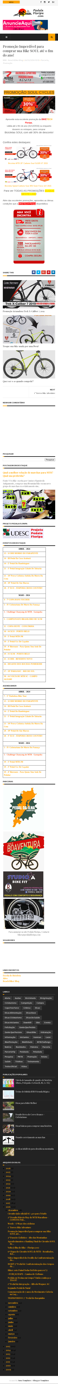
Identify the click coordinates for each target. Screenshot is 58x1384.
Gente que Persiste (13, 1032)
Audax (18, 998)
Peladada (37, 1052)
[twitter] (48, 2)
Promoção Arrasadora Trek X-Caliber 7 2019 (23, 311)
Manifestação (11, 1042)
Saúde (8, 1061)
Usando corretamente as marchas (30, 1137)
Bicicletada (30, 998)
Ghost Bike (31, 1032)
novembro (13, 1303)
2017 (8, 1203)
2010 (8, 1365)
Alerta (7, 998)
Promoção (7, 63)
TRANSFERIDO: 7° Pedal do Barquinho (26, 1298)
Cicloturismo (10, 1003)
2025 (8, 1172)
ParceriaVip (10, 1052)
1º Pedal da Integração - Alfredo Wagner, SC (29, 1284)
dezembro (13, 1210)
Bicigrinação (46, 998)
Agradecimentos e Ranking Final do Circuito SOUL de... (31, 1242)
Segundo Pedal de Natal (19, 1288)
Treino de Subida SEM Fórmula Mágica (32, 1091)
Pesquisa (9, 1057)
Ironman (37, 1037)
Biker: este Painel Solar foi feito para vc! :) (27, 1270)
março (11, 1333)
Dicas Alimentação (13, 1013)
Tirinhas (19, 1061)
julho (10, 1318)
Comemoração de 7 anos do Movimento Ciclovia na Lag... (30, 1293)
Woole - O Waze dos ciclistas (21, 1223)
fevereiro (13, 1337)
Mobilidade (27, 1042)
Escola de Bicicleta (12, 975)
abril (10, 1330)
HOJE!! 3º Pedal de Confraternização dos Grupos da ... (31, 1265)
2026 (8, 1168)
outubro (12, 1306)
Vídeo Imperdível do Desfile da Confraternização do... (31, 1259)
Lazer (48, 1037)
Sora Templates (24, 1380)
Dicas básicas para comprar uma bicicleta (33, 1126)
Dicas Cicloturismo (13, 1017)
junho (11, 1322)
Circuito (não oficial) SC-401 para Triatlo (27, 1213)
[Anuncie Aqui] (25, 29)
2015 (8, 1346)
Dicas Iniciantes (12, 1022)
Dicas (37, 1008)
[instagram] (44, 2)
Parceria (44, 60)
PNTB (20, 1057)
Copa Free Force (12, 1008)
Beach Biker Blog (11, 981)
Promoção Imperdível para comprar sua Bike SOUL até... (29, 1232)
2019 (8, 1195)
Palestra (34, 1047)
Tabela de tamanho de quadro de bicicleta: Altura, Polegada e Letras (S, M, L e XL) (33, 1081)
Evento (47, 1022)
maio (10, 1326)
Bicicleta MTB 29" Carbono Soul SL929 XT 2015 (28, 163)
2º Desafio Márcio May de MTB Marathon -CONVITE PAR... (28, 1218)
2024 (8, 1176)
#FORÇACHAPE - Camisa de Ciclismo (25, 1274)
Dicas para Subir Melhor (26, 1103)
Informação (10, 1037)
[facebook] (41, 2)
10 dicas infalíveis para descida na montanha (34, 1148)
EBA (38, 1022)
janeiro (11, 1341)
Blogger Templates (41, 1380)
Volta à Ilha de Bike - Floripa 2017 (23, 1247)
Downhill (27, 1022)
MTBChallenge (44, 1042)
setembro (13, 1310)
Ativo (5, 978)
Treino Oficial (11, 1066)
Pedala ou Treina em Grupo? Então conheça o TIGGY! (29, 1279)
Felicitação (10, 1027)
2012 (8, 1358)
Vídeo (24, 1066)
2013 (8, 1354)
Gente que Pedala (27, 1027)
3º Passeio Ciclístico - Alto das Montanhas (27, 1237)
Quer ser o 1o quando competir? (18, 381)
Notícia (8, 1047)
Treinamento (33, 1061)
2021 (8, 1187)
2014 (8, 1350)
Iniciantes (24, 1037)
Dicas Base (31, 1013)
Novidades (21, 1047)
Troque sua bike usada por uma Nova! (20, 346)
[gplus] (53, 2)
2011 (8, 1361)
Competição (26, 1003)
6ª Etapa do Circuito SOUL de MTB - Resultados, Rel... (31, 1252)
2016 (8, 1207)
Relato (44, 1057)
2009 (8, 1369)
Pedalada (24, 1052)
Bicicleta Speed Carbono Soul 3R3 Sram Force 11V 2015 (28, 186)
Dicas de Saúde (33, 1017)
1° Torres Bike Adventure (19, 1227)
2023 (8, 1180)
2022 (8, 1183)
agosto (11, 1314)
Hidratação (46, 1032)
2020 (8, 1191)
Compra (40, 1003)
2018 (8, 1199)
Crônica (27, 1008)
